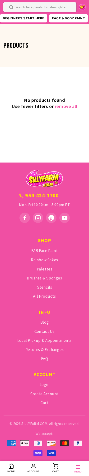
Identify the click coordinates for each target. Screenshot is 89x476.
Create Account (44, 393)
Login (45, 384)
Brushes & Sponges (44, 278)
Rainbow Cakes (44, 259)
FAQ (44, 358)
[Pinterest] (51, 218)
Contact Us (44, 331)
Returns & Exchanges (44, 349)
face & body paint (68, 18)
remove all (66, 106)
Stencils (44, 287)
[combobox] (39, 7)
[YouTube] (64, 218)
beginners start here (23, 18)
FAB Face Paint (44, 250)
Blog (44, 322)
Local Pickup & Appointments (44, 340)
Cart (44, 402)
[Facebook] (24, 218)
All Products (44, 296)
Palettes (44, 269)
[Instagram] (38, 218)
